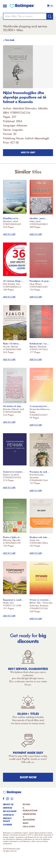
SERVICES (7, 808)
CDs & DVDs (29, 826)
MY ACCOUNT (9, 811)
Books (26, 804)
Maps (25, 823)
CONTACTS (8, 815)
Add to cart (28, 152)
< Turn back (8, 40)
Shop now (28, 777)
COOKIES (7, 824)
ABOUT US (8, 804)
